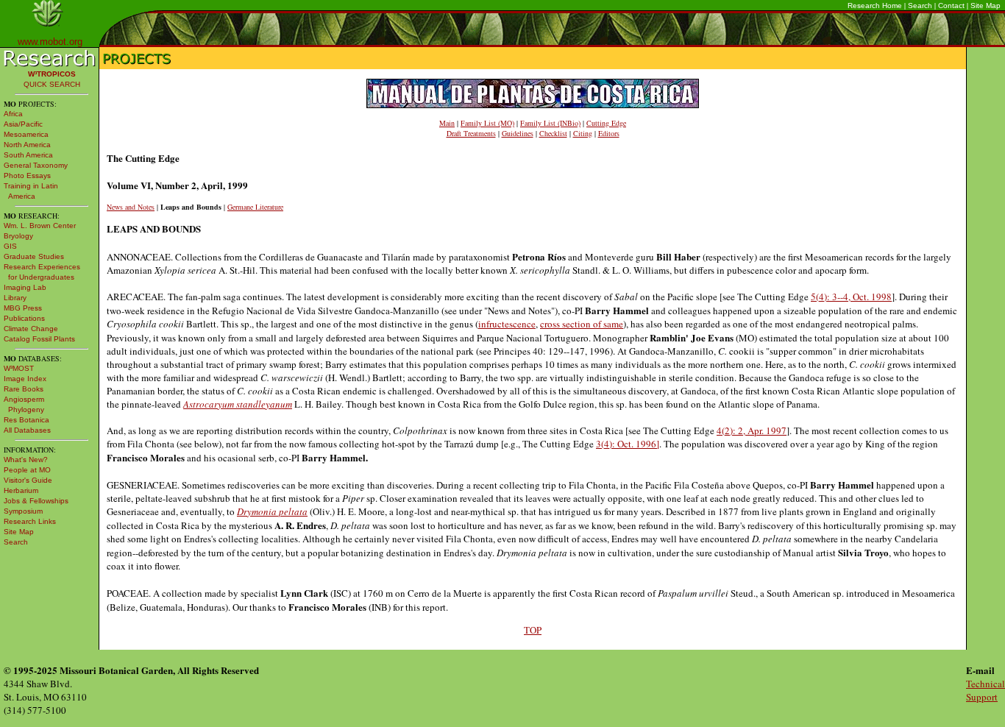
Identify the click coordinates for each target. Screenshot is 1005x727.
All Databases (27, 430)
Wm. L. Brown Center (40, 225)
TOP (532, 629)
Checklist (553, 133)
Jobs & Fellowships (36, 501)
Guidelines (517, 133)
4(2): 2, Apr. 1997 (751, 430)
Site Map (985, 5)
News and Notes (131, 207)
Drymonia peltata (272, 511)
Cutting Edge (606, 123)
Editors (608, 133)
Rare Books (23, 389)
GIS (10, 246)
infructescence (507, 323)
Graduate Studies (34, 256)
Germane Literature (255, 207)
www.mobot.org (50, 41)
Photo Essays (27, 175)
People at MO (27, 470)
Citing (582, 133)
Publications (24, 318)
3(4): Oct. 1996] (627, 443)
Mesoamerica (26, 134)
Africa (13, 114)
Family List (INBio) (550, 123)
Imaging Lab (25, 287)
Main (447, 123)
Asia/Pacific (23, 124)
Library (15, 298)
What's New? (26, 459)
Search (920, 5)
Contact (951, 5)
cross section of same (581, 323)
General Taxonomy (36, 165)
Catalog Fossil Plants (39, 339)
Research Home (875, 5)
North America (27, 145)
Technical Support (985, 690)
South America (28, 155)
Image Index (25, 379)
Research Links (30, 521)
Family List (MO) (487, 123)
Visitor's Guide (28, 480)
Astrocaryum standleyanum (237, 404)
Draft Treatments (471, 133)
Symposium (23, 511)
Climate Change (31, 329)
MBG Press (23, 308)
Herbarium (21, 490)
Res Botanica (26, 420)
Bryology (18, 236)
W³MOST (19, 368)
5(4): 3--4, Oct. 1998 (851, 296)
